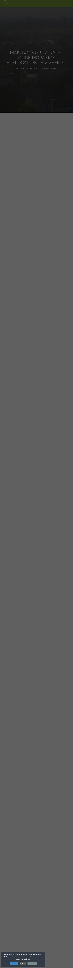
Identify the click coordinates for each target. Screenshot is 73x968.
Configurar (22, 964)
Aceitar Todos (14, 964)
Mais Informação (32, 964)
